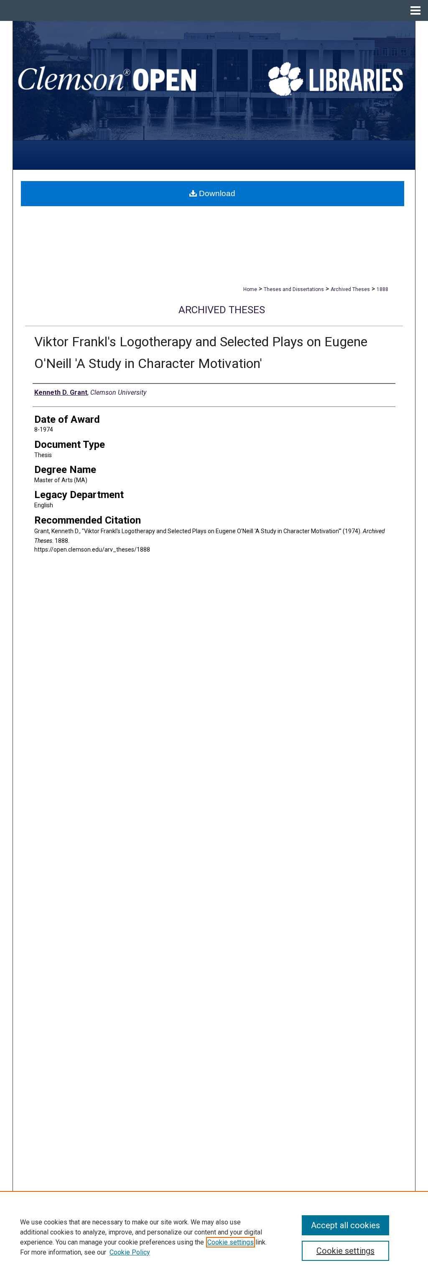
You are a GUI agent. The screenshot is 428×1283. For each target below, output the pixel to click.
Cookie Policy (130, 1252)
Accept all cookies (345, 1225)
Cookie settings (230, 1242)
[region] (214, 1237)
